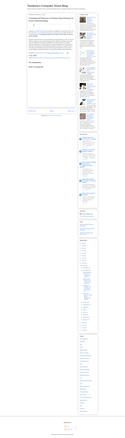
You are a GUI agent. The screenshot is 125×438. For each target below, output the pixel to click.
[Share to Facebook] (34, 55)
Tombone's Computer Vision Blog (47, 5)
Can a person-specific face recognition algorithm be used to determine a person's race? (87, 117)
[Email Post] (67, 53)
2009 (83, 265)
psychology (83, 394)
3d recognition (84, 339)
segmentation (83, 400)
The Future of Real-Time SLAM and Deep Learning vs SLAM (91, 36)
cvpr (81, 364)
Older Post (70, 111)
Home (52, 111)
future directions (84, 372)
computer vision (84, 361)
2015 (83, 251)
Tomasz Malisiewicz (87, 214)
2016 (83, 248)
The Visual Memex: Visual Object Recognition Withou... (87, 296)
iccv (81, 378)
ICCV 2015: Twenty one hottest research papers (91, 86)
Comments (69, 429)
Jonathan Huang (39, 31)
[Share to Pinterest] (36, 55)
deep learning (83, 367)
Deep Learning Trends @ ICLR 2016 (91, 69)
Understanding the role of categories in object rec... (87, 274)
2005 (83, 330)
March (85, 315)
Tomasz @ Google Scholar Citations (87, 229)
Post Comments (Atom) (55, 115)
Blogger (71, 434)
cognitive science (84, 358)
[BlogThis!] (31, 55)
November (86, 270)
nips (81, 383)
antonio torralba (84, 353)
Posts (67, 426)
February (85, 317)
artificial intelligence (85, 356)
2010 (83, 263)
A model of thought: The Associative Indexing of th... (87, 288)
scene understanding (59, 58)
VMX (81, 347)
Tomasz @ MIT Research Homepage (86, 225)
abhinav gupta (84, 350)
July (84, 310)
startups (82, 403)
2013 (83, 256)
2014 (83, 253)
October (85, 302)
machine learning (48, 58)
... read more (88, 145)
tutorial (68, 58)
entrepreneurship (85, 369)
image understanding (86, 381)
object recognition (85, 386)
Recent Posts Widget (83, 205)
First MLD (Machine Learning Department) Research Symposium (51, 32)
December (86, 268)
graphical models (37, 58)
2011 (83, 261)
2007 (83, 325)
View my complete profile (87, 216)
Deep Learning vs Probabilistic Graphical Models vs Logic (91, 102)
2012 (83, 258)
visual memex (83, 411)
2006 (83, 328)
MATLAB (82, 342)
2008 (83, 323)
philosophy (83, 389)
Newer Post (32, 111)
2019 (83, 243)
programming (84, 392)
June (84, 312)
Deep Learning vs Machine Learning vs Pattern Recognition (91, 20)
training (82, 408)
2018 (83, 246)
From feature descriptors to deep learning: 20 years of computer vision (91, 53)
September (86, 305)
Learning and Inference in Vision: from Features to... (87, 281)
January (85, 320)
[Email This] (29, 55)
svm (81, 406)
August (85, 307)
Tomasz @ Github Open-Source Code (86, 233)
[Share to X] (33, 55)
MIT (81, 344)
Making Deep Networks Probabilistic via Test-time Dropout (89, 181)
